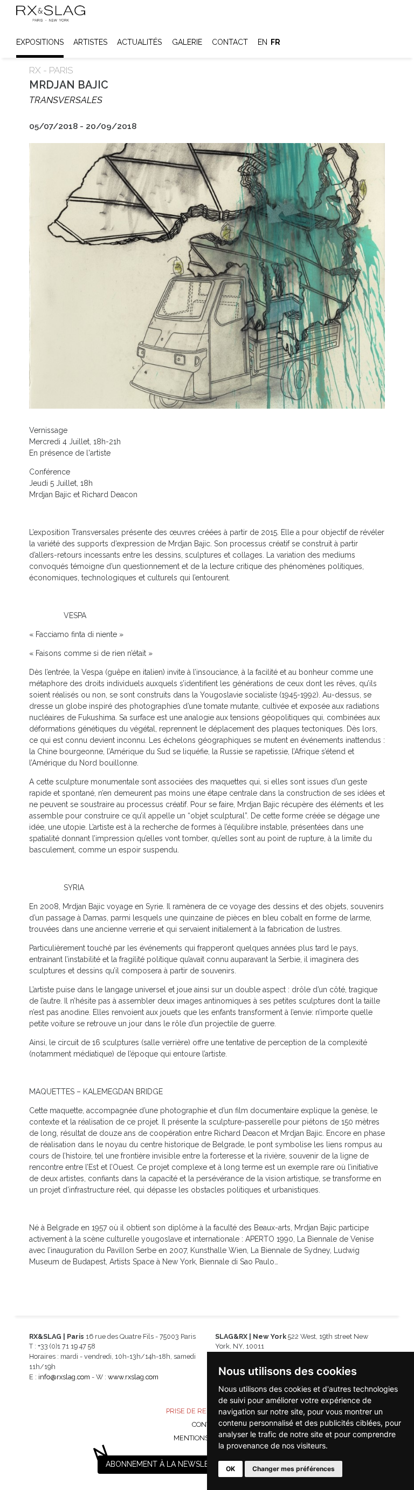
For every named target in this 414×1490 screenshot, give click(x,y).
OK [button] (230, 1469)
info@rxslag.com (64, 1377)
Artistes (90, 42)
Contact (230, 42)
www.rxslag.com (133, 1377)
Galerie (187, 42)
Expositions (40, 42)
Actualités (139, 42)
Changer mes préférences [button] (293, 1469)
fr (275, 42)
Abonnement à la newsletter (166, 1464)
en (262, 42)
